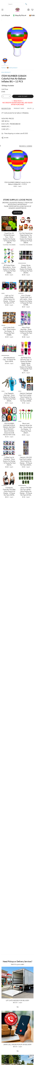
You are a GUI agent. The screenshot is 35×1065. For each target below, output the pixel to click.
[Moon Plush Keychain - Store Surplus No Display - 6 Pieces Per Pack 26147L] (26, 317)
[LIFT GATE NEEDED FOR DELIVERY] (17, 982)
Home (3, 68)
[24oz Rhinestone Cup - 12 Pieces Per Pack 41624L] (9, 348)
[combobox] (15, 4)
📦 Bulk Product (12, 68)
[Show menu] (2, 9)
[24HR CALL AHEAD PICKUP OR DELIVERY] (17, 1026)
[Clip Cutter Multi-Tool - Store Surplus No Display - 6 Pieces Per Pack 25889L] (9, 317)
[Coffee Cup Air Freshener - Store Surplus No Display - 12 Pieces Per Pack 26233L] (9, 447)
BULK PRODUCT (6, 72)
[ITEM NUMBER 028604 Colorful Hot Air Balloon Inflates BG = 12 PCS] (17, 164)
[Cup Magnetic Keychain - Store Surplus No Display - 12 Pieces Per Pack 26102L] (9, 383)
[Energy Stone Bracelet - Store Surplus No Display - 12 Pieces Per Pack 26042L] (26, 255)
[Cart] (32, 9)
